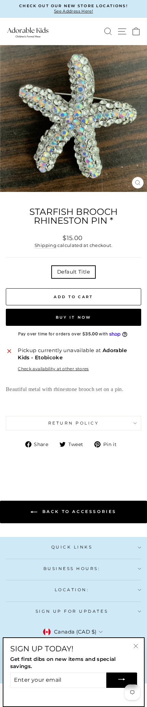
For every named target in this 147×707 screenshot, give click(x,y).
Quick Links (72, 547)
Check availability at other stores (53, 368)
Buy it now (74, 317)
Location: (72, 589)
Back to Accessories (78, 511)
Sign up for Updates (72, 611)
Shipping (45, 245)
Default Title (73, 272)
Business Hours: (72, 568)
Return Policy (73, 423)
